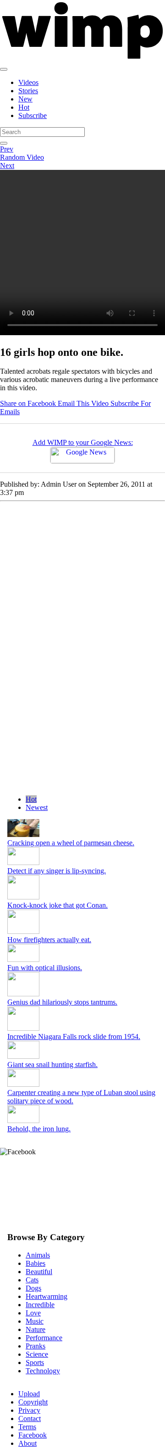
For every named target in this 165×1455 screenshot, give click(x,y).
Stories (28, 91)
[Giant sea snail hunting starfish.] (23, 1056)
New (25, 99)
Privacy (29, 1410)
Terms (27, 1427)
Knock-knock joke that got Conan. (57, 905)
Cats (32, 1280)
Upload (29, 1394)
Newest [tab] (37, 807)
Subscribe (32, 115)
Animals (38, 1255)
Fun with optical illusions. (44, 968)
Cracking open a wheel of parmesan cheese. (70, 843)
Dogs (33, 1288)
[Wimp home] (82, 58)
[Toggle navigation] (3, 69)
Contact (29, 1418)
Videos (28, 82)
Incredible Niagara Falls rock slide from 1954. (73, 1036)
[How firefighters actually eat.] (23, 931)
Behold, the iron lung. (39, 1129)
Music (35, 1321)
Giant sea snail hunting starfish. (52, 1064)
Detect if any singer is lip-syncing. (56, 871)
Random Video (22, 157)
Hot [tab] (31, 799)
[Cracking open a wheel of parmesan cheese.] (23, 834)
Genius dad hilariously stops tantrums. (62, 1002)
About (27, 1443)
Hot (23, 107)
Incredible (40, 1305)
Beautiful (39, 1271)
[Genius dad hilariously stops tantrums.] (23, 994)
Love (33, 1313)
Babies (35, 1263)
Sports (35, 1362)
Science (37, 1354)
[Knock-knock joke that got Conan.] (23, 897)
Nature (35, 1329)
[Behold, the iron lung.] (23, 1120)
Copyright (33, 1402)
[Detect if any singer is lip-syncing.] (23, 862)
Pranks (35, 1346)
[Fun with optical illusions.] (23, 959)
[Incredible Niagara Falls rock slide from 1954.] (23, 1028)
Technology (43, 1371)
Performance (44, 1338)
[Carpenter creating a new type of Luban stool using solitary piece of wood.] (23, 1084)
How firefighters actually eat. (49, 940)
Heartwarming (46, 1296)
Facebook (32, 1435)
